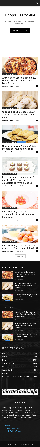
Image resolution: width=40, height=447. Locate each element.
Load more (19, 256)
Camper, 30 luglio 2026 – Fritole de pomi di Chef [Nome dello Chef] (20, 247)
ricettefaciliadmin (8, 86)
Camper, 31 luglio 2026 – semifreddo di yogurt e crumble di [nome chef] (19, 214)
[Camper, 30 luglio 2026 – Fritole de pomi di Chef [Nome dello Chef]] (20, 234)
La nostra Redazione (12, 428)
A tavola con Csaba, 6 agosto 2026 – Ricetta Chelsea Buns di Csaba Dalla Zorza (20, 80)
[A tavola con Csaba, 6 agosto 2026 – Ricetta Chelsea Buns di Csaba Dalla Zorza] (20, 66)
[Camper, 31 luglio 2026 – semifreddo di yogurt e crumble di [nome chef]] (20, 200)
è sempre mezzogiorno (9, 74)
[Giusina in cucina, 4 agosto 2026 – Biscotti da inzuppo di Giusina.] (20, 134)
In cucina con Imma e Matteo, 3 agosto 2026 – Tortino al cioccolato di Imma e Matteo (18, 180)
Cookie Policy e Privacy (13, 431)
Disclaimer (8, 426)
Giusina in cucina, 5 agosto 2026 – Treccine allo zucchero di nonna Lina (20, 115)
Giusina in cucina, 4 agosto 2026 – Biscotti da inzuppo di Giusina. (20, 147)
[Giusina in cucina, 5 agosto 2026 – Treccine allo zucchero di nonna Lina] (20, 100)
